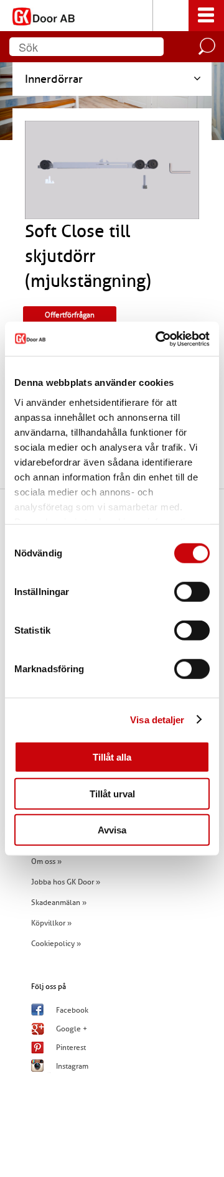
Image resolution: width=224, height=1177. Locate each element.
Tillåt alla (112, 757)
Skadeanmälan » (58, 902)
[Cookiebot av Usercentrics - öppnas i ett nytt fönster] (158, 339)
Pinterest (71, 1048)
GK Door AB (112, 15)
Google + (71, 1029)
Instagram (72, 1066)
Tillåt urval (112, 793)
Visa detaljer (157, 719)
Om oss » (46, 861)
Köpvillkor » (51, 923)
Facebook (72, 1010)
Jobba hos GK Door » (65, 882)
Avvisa (112, 830)
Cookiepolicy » (56, 944)
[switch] (192, 592)
